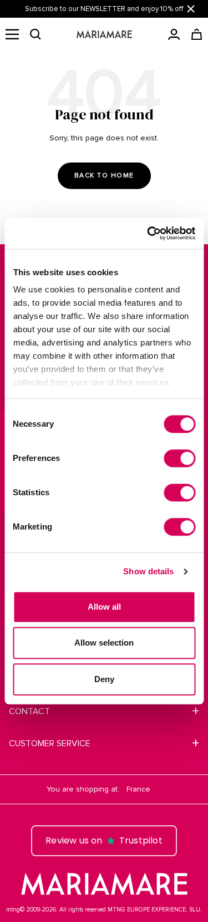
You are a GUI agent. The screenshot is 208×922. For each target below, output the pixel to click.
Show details (148, 571)
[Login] (174, 34)
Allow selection (104, 642)
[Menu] (12, 34)
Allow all (104, 606)
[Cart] (196, 34)
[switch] (179, 458)
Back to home (104, 175)
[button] (35, 34)
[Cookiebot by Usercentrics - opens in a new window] (148, 233)
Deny (104, 679)
